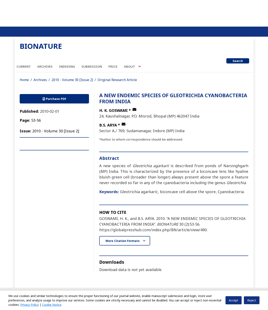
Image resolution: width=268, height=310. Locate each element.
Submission (91, 66)
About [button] (130, 66)
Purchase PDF (55, 99)
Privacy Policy (29, 305)
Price (112, 66)
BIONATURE (41, 46)
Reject (251, 300)
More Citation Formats (123, 241)
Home (24, 80)
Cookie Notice (52, 305)
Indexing (67, 66)
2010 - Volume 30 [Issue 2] (72, 80)
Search (238, 61)
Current (24, 66)
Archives (45, 66)
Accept (233, 300)
